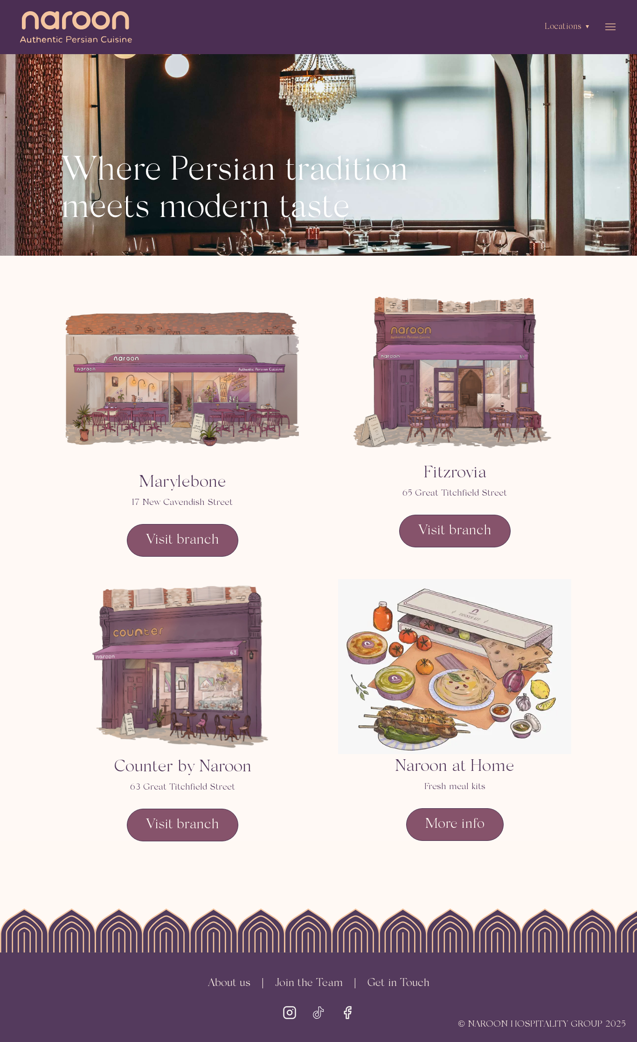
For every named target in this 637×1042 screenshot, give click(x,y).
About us (229, 983)
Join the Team (309, 983)
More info (455, 824)
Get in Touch (398, 983)
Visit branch (182, 540)
